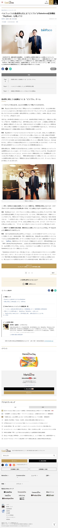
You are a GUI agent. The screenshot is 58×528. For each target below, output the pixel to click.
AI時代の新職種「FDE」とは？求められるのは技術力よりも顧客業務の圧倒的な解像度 (24, 432)
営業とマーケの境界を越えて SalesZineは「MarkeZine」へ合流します (21, 311)
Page (5, 86)
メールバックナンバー (30, 385)
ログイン (30, 392)
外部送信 (8, 519)
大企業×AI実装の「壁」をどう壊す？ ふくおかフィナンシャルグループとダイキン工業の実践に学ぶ (27, 426)
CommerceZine (20, 475)
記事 (47, 475)
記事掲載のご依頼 (43, 469)
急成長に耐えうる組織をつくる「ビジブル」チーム (23, 79)
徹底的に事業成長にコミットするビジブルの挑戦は (23, 91)
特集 (3, 484)
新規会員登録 (29, 389)
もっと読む (5, 315)
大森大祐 (13, 18)
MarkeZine (4, 475)
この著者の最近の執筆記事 (16, 334)
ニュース (33, 475)
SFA (17, 21)
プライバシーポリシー (10, 517)
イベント (18, 484)
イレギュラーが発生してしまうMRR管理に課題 (22, 86)
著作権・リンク (9, 506)
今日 (15, 407)
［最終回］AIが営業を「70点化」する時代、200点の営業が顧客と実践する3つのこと (24, 420)
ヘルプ (7, 504)
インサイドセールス (11, 21)
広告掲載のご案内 (15, 469)
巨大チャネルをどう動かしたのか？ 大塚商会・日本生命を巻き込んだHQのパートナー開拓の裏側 (27, 410)
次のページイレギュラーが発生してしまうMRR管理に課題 (29, 265)
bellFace (8, 241)
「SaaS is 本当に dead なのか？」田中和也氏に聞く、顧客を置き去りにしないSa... (24, 313)
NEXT (53, 273)
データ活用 (4, 21)
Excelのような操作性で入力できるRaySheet (14, 299)
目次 (29, 75)
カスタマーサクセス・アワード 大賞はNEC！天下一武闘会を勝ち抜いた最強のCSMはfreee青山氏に (27, 438)
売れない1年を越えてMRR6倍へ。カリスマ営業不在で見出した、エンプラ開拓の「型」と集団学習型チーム (29, 435)
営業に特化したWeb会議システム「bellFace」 (15, 301)
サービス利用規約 (10, 515)
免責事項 (8, 510)
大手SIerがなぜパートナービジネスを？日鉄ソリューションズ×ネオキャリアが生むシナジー (26, 423)
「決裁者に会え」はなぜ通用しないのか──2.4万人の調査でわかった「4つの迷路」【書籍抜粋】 (27, 417)
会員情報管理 (9, 508)
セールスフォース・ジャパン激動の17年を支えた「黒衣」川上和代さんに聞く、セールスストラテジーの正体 (30, 429)
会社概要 (8, 513)
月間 (43, 407)
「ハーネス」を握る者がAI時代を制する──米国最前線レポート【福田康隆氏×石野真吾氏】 (25, 309)
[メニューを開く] (2, 2)
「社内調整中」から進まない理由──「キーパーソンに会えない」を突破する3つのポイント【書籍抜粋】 (29, 413)
